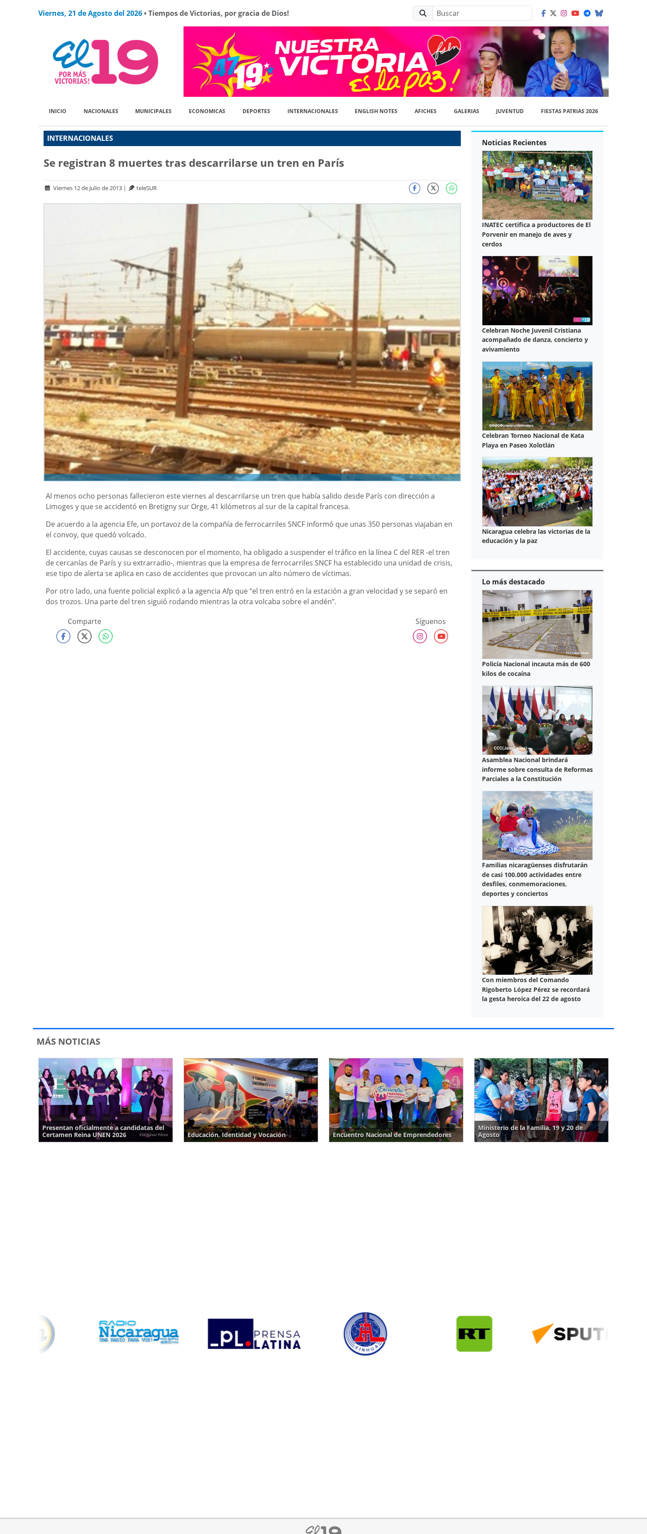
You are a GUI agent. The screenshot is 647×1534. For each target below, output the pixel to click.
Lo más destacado (513, 582)
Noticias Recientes (514, 142)
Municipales (153, 111)
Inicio (57, 111)
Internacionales (312, 111)
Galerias (466, 111)
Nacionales (101, 111)
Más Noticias (68, 1041)
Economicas (207, 111)
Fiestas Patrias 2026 (569, 111)
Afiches (426, 111)
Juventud (510, 111)
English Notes (376, 111)
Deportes (256, 111)
